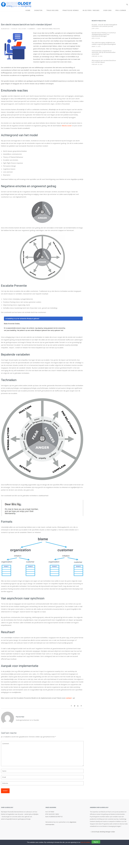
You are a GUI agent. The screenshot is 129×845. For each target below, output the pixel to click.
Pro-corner (120, 10)
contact (69, 698)
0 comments (31, 28)
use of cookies (85, 842)
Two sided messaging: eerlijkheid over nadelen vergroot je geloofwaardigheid (104, 43)
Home (27, 10)
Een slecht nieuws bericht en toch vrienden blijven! (26, 24)
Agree (96, 842)
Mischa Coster (67, 126)
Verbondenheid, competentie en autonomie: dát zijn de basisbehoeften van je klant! (103, 52)
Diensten (38, 10)
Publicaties (56, 28)
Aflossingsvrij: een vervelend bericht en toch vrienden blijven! (104, 61)
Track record (52, 10)
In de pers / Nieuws (91, 10)
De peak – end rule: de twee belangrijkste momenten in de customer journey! (104, 25)
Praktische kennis (71, 10)
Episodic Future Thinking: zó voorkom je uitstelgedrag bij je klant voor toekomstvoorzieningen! (104, 34)
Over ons (107, 10)
